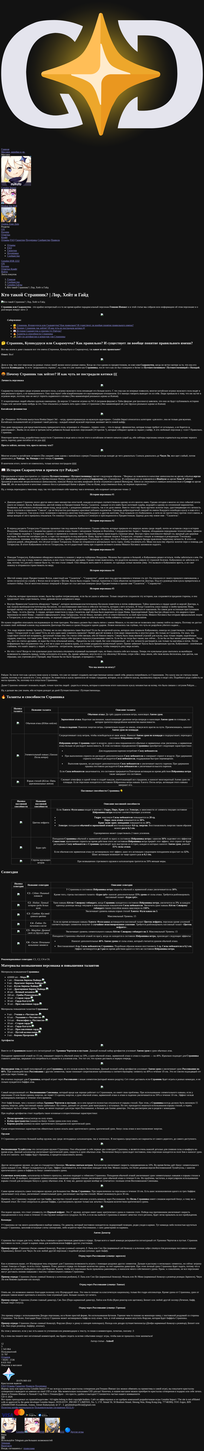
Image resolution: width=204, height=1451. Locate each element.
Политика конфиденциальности (17, 1407)
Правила (55, 240)
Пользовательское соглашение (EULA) (54, 1407)
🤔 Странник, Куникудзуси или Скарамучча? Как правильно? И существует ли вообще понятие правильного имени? (73, 325)
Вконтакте (6, 1445)
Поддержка (31, 240)
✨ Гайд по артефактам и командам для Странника (39, 336)
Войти (4, 271)
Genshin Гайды (14, 284)
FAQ (12, 240)
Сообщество (44, 240)
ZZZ (17, 261)
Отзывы (5, 240)
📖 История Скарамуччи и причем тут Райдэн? (37, 331)
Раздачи (5, 265)
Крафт (4, 237)
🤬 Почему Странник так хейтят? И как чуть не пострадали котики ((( (49, 328)
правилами (29, 1448)
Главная (11, 279)
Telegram (5, 1443)
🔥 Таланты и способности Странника (33, 333)
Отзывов (5, 1357)
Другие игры (77, 1432)
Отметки (6, 269)
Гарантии (20, 240)
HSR (12, 261)
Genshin (5, 261)
